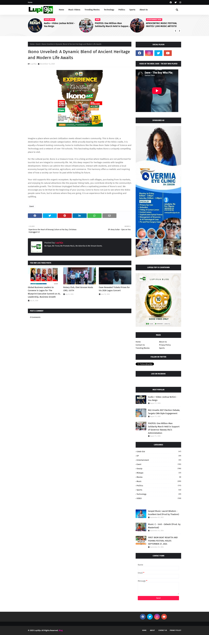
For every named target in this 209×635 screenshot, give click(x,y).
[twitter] (175, 2)
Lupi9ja (33, 64)
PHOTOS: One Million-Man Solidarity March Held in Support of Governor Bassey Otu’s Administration (112, 25)
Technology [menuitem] (109, 10)
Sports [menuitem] (132, 10)
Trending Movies (143, 348)
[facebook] (170, 2)
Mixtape (159, 473)
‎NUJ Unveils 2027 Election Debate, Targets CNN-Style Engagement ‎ (164, 412)
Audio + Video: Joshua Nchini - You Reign (59, 25)
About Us (163, 342)
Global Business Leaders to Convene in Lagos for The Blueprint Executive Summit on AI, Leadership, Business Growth (44, 292)
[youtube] (168, 53)
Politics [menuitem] (121, 10)
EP (159, 456)
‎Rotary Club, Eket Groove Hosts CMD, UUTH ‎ (78, 289)
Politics (159, 486)
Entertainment (159, 460)
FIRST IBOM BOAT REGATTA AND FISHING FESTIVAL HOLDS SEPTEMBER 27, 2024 (163, 540)
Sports (162, 348)
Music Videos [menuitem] (74, 10)
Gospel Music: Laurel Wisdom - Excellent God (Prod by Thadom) (163, 513)
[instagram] (180, 2)
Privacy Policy (165, 345)
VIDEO (159, 498)
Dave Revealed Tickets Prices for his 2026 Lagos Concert (114, 289)
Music (159, 481)
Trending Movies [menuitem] (92, 10)
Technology (159, 494)
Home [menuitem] (61, 10)
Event (38, 44)
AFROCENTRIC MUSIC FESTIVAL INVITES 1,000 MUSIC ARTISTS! (161, 25)
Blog (61, 630)
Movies (159, 477)
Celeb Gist (159, 451)
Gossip (159, 468)
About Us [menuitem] (144, 10)
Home (30, 2)
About (152, 630)
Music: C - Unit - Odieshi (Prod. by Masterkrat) (164, 526)
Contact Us (140, 345)
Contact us (162, 630)
